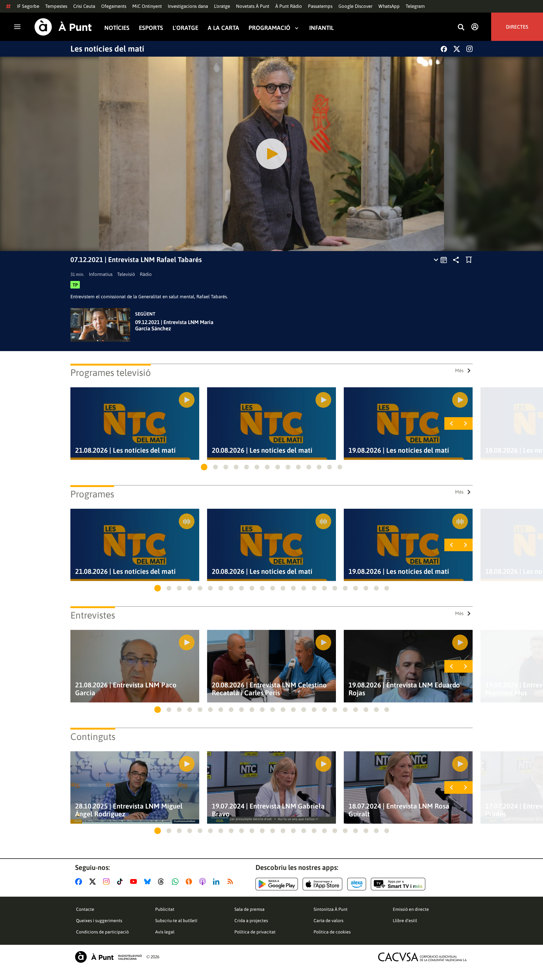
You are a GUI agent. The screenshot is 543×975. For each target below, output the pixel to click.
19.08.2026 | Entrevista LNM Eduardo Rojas (404, 689)
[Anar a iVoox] (190, 881)
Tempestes (56, 6)
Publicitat (164, 909)
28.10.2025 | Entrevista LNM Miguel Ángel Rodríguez (129, 810)
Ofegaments (113, 6)
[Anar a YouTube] (135, 881)
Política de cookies (332, 931)
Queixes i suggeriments (99, 920)
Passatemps (320, 6)
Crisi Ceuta (84, 6)
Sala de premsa (249, 909)
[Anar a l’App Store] (323, 884)
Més (459, 370)
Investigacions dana (188, 6)
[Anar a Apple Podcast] (203, 881)
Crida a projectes (251, 920)
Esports (151, 28)
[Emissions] (441, 260)
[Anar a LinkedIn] (217, 881)
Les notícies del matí (107, 48)
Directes (517, 27)
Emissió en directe (411, 909)
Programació (269, 28)
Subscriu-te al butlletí (176, 920)
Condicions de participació (102, 931)
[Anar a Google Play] (276, 884)
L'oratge (222, 6)
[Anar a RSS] (232, 881)
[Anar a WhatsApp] (176, 881)
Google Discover (355, 6)
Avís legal (164, 931)
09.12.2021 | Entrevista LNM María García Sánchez (174, 325)
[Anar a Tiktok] (121, 881)
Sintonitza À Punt (331, 909)
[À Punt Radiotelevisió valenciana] (108, 957)
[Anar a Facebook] (80, 881)
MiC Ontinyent (147, 6)
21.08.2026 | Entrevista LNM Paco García (126, 689)
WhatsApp (389, 6)
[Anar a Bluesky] (148, 881)
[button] (204, 467)
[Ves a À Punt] (63, 27)
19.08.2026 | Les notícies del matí (398, 450)
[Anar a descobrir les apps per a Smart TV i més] (398, 884)
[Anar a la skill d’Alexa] (356, 884)
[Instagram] (469, 49)
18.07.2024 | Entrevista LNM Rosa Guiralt (398, 810)
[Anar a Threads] (162, 881)
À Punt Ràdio (288, 6)
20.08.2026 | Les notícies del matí (262, 450)
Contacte (85, 909)
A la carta (223, 28)
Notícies (116, 28)
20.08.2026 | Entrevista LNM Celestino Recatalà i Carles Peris (269, 689)
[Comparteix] (456, 260)
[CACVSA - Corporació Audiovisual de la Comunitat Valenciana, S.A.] (422, 957)
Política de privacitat (255, 931)
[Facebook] (444, 49)
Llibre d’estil (405, 920)
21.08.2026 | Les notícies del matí (125, 450)
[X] (456, 49)
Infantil (321, 28)
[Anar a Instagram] (107, 881)
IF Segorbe (28, 6)
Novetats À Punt (252, 6)
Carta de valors (328, 920)
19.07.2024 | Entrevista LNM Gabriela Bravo (268, 810)
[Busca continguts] (461, 27)
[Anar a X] (93, 881)
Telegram (415, 6)
